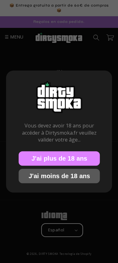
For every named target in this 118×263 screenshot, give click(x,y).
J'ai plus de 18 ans (59, 158)
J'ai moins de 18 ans (59, 176)
